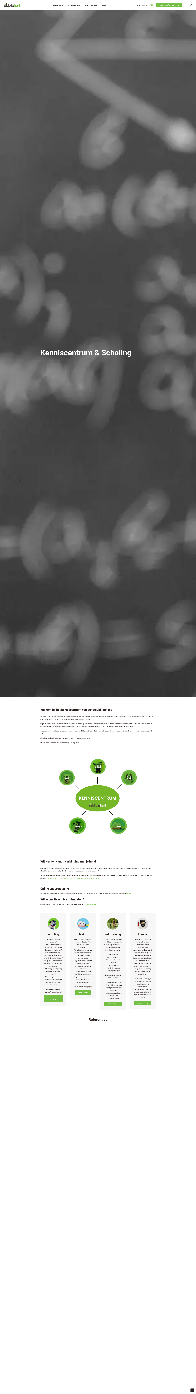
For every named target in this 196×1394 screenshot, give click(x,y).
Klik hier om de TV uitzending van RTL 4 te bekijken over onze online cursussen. (73, 878)
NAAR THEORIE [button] (142, 1003)
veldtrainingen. (91, 904)
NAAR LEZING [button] (83, 992)
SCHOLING (78, 826)
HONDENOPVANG (75, 5)
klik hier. (128, 894)
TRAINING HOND (57, 5)
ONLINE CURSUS (91, 5)
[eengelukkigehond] (12, 5)
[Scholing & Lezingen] (53, 924)
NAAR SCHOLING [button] (53, 998)
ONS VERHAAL (142, 5)
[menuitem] (57, 5)
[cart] (190, 5)
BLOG (104, 5)
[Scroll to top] (192, 1390)
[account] (188, 5)
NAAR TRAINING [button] (113, 1004)
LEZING (118, 826)
